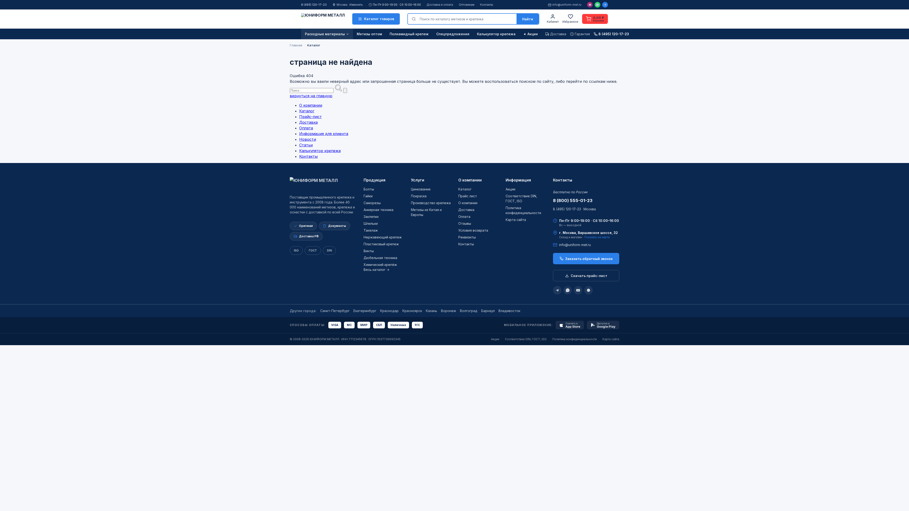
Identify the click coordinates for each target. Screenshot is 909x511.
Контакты (486, 4)
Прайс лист (467, 196)
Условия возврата (473, 230)
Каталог (306, 111)
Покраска (419, 196)
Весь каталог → (376, 270)
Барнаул (488, 311)
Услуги (417, 180)
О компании (310, 105)
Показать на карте (597, 237)
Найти (527, 19)
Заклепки (371, 217)
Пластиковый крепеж (381, 244)
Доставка (308, 122)
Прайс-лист (310, 116)
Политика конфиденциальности (574, 339)
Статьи (306, 145)
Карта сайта (516, 220)
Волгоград (468, 311)
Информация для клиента (323, 133)
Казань (431, 311)
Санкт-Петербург (335, 311)
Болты (369, 189)
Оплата (306, 128)
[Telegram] (605, 5)
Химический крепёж (380, 265)
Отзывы (464, 223)
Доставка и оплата (440, 4)
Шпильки (371, 223)
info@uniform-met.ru (566, 4)
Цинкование (421, 189)
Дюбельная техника (380, 258)
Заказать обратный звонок (589, 259)
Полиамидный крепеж (409, 34)
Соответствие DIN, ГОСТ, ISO (526, 339)
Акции (532, 34)
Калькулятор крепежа (496, 34)
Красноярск (412, 311)
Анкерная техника (378, 210)
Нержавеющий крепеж (383, 237)
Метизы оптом (369, 34)
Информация (518, 180)
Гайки (368, 196)
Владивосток (509, 311)
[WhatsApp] (597, 5)
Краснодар (389, 311)
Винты (369, 251)
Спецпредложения (452, 34)
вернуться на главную (311, 95)
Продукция (374, 180)
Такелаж (371, 230)
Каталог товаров (379, 19)
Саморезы (372, 203)
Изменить (356, 4)
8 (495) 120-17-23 (314, 4)
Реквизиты (467, 237)
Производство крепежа (431, 203)
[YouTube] (578, 290)
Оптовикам (466, 4)
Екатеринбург (364, 311)
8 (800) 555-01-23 (573, 200)
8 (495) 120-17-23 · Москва (574, 209)
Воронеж (448, 311)
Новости (307, 139)
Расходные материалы (325, 34)
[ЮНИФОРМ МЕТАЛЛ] (323, 19)
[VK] (588, 290)
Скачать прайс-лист (589, 276)
